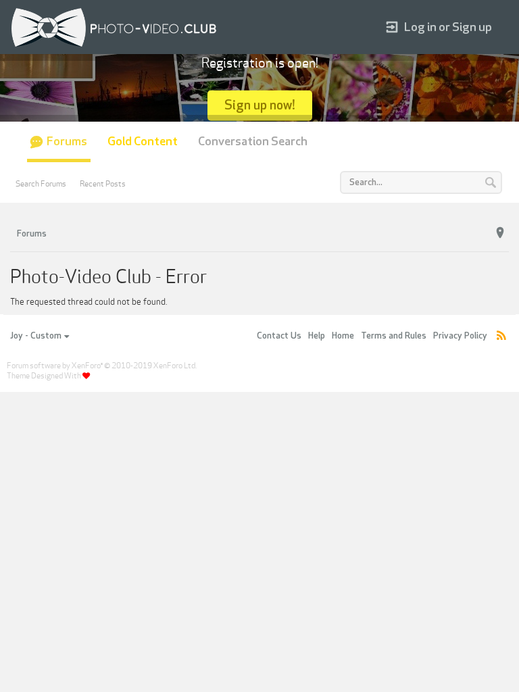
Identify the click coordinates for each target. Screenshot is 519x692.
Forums (67, 141)
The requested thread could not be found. (88, 302)
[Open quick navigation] (500, 233)
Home (343, 335)
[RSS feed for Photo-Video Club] (501, 336)
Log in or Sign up (448, 27)
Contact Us (279, 335)
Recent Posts (103, 184)
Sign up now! (259, 105)
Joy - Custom (35, 335)
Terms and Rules (393, 335)
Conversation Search (252, 141)
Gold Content (142, 141)
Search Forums (41, 184)
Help (316, 335)
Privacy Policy (460, 335)
